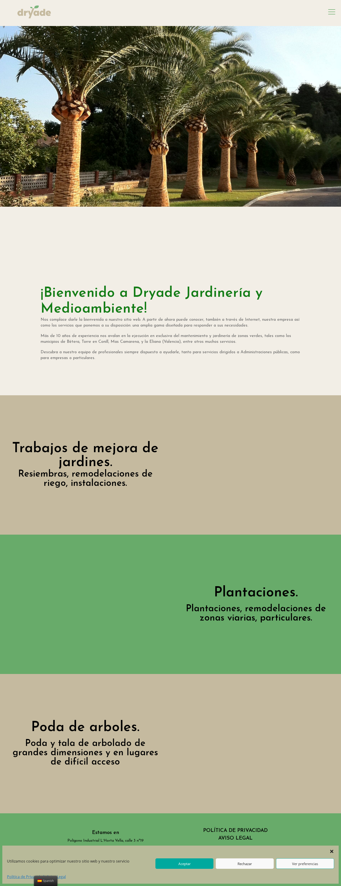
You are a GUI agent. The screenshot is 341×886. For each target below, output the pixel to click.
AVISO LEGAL (235, 838)
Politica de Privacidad (25, 876)
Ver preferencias (305, 863)
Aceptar (184, 863)
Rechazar (245, 863)
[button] (331, 851)
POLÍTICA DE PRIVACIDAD (235, 830)
